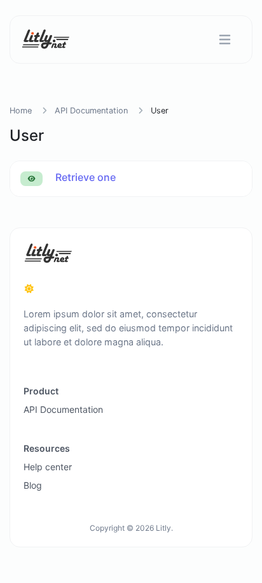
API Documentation (91, 110)
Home (21, 110)
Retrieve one (84, 177)
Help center (48, 466)
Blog (33, 485)
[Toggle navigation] (225, 39)
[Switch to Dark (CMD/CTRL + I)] (29, 288)
